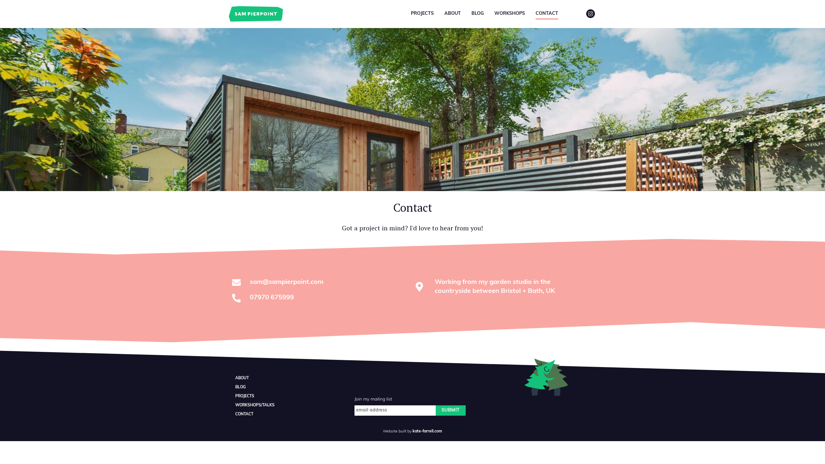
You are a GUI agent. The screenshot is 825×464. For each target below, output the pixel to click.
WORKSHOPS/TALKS (255, 405)
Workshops (509, 13)
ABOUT (242, 378)
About (452, 13)
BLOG (240, 387)
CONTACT (244, 414)
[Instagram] (590, 13)
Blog (477, 13)
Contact (547, 13)
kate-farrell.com (427, 431)
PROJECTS (244, 396)
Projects (422, 13)
